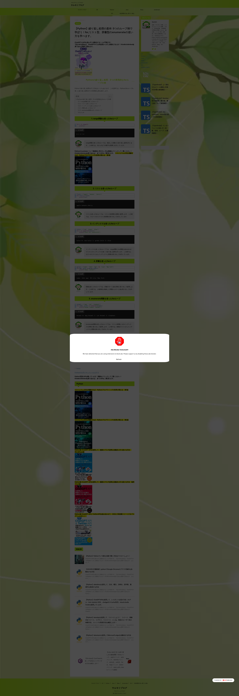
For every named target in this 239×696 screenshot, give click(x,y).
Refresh (118, 359)
